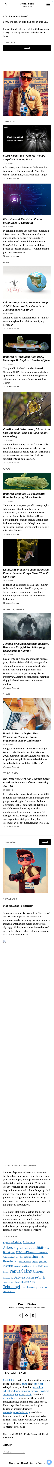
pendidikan (9, 1398)
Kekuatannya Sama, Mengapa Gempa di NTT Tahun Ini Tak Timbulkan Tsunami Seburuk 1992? (26, 306)
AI (12, 1242)
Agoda (6, 1242)
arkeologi (8, 1391)
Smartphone (9, 1282)
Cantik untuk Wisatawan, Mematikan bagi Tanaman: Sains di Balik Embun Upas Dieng (26, 432)
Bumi (6, 1252)
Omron (6, 1272)
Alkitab (18, 1242)
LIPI (44, 1261)
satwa (34, 1391)
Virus (39, 1287)
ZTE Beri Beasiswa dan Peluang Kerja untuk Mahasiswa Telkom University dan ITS (26, 782)
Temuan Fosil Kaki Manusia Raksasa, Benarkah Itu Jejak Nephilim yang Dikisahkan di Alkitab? (26, 647)
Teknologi (11, 1286)
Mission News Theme (18, 1463)
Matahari (28, 1266)
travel (24, 1287)
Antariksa (29, 1242)
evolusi (45, 1252)
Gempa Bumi (18, 1257)
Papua (15, 1271)
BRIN (40, 1247)
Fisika (5, 1257)
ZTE (13, 1291)
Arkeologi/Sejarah (28, 1248)
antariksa (38, 1387)
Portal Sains (27, 3)
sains (24, 1383)
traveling (32, 1287)
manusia (25, 1391)
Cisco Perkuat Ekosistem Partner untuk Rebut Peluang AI (23, 220)
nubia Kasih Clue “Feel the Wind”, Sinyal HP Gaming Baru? (24, 157)
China (12, 1252)
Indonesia (28, 1257)
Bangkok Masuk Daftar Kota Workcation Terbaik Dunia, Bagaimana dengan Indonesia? (22, 736)
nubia (46, 1266)
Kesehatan (11, 1261)
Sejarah (40, 1277)
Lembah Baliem (25, 1262)
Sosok (17, 1282)
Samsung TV (8, 1278)
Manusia (8, 1265)
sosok (29, 1394)
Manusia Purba (19, 1266)
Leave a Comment (12, 178)
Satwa (19, 1277)
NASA (40, 1266)
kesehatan (8, 1394)
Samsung (38, 1271)
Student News (28, 1281)
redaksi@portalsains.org (16, 1412)
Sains (26, 1271)
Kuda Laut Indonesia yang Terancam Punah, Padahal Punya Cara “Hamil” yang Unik (26, 573)
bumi (17, 1391)
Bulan (47, 1248)
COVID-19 (22, 1252)
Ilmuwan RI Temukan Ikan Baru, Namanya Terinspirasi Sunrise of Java (26, 358)
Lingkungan (37, 1261)
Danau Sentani (35, 1252)
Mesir (35, 1266)
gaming (11, 1257)
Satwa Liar (29, 1277)
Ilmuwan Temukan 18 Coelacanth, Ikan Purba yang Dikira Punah (24, 495)
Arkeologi (11, 1247)
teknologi (37, 1383)
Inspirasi (38, 1256)
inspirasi (19, 1394)
